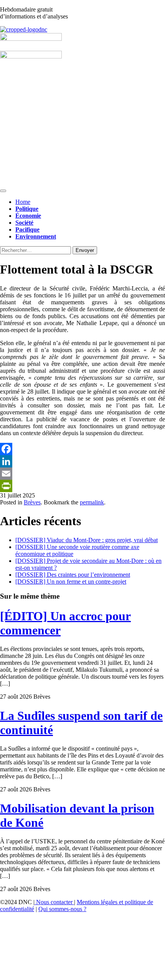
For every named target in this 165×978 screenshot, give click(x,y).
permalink (92, 502)
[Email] (82, 473)
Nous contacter (54, 902)
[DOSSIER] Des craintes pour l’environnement (72, 574)
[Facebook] (82, 449)
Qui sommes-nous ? (62, 909)
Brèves (32, 502)
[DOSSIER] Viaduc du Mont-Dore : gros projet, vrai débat (86, 540)
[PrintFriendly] (82, 486)
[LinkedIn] (82, 461)
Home (22, 202)
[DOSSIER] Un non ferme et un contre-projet (70, 581)
